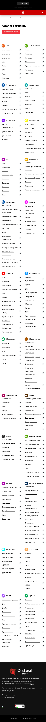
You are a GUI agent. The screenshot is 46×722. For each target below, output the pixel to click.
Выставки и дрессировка (33, 174)
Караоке (27, 561)
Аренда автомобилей (9, 487)
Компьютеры (6, 220)
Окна (3, 620)
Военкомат (28, 402)
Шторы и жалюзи (7, 113)
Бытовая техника (7, 89)
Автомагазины (7, 50)
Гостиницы (28, 136)
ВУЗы (3, 351)
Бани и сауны (29, 128)
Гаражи (27, 285)
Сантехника (6, 628)
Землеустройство (31, 293)
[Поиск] (43, 12)
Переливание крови (9, 301)
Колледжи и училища (9, 355)
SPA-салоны (29, 206)
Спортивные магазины (32, 642)
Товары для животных (32, 190)
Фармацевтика (7, 332)
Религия (27, 108)
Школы (4, 363)
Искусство (28, 104)
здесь (32, 684)
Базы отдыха (29, 124)
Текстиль (5, 105)
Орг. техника (6, 228)
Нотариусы (28, 452)
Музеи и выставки (31, 140)
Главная (4, 18)
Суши (3, 195)
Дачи (26, 289)
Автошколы (5, 343)
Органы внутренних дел (33, 414)
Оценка (27, 308)
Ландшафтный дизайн (32, 178)
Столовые (5, 191)
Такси (4, 74)
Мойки (4, 66)
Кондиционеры (7, 97)
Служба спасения (8, 459)
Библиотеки (6, 347)
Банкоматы (28, 54)
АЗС (3, 62)
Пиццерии (5, 183)
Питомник (28, 182)
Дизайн (4, 608)
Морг (3, 293)
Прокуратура (29, 418)
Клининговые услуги (9, 93)
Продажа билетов (31, 622)
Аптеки (4, 277)
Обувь (4, 407)
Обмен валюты (30, 62)
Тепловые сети (30, 542)
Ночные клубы (30, 569)
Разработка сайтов (8, 244)
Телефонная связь (8, 266)
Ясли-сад (5, 140)
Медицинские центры (9, 289)
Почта (4, 232)
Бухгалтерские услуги (32, 440)
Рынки (27, 626)
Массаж (27, 217)
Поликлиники (6, 305)
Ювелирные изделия (9, 418)
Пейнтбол (28, 577)
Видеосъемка (6, 492)
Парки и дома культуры (33, 573)
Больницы (5, 281)
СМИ (26, 468)
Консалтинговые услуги (33, 448)
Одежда (4, 411)
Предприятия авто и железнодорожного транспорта (32, 515)
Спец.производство (31, 534)
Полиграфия (29, 460)
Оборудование (30, 618)
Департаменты (30, 100)
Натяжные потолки (8, 616)
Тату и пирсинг (30, 233)
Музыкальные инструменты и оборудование (30, 611)
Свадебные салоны (8, 511)
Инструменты (6, 612)
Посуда (4, 101)
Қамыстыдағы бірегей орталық (23, 7)
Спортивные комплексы (33, 148)
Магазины (28, 600)
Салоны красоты (30, 225)
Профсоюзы (29, 364)
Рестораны (5, 187)
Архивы (27, 96)
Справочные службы (32, 472)
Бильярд (28, 553)
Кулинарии (5, 179)
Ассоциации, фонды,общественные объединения (32, 349)
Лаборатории (6, 285)
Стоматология (7, 328)
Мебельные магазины (32, 604)
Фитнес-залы (29, 152)
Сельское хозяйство (32, 530)
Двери (4, 604)
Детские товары (7, 132)
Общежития (29, 304)
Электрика (5, 646)
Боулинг (27, 557)
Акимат (27, 92)
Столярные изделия (32, 538)
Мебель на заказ (7, 557)
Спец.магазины (30, 638)
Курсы (4, 359)
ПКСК (26, 312)
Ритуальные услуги (8, 569)
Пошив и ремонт (7, 415)
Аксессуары (6, 402)
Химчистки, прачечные (9, 109)
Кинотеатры (29, 565)
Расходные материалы (10, 248)
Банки (27, 50)
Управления (29, 112)
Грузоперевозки (7, 553)
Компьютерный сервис (10, 216)
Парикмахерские (30, 221)
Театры (27, 589)
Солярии (28, 229)
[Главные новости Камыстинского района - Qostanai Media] (23, 12)
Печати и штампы (31, 456)
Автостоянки (6, 58)
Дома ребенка (7, 136)
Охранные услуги (8, 455)
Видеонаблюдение (8, 443)
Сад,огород (29, 186)
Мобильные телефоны (10, 224)
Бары (3, 163)
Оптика (4, 297)
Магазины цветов (8, 496)
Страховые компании (32, 66)
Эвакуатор (5, 78)
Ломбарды (28, 58)
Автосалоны (6, 54)
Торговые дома (30, 646)
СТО (3, 70)
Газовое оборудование (10, 600)
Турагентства (6, 573)
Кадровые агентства (32, 444)
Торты (4, 515)
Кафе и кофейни (7, 175)
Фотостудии (6, 519)
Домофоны (5, 447)
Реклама (28, 464)
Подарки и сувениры (9, 507)
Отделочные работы (9, 624)
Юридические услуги (32, 476)
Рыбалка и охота (30, 144)
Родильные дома (7, 317)
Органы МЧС (6, 451)
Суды (26, 429)
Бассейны (28, 132)
